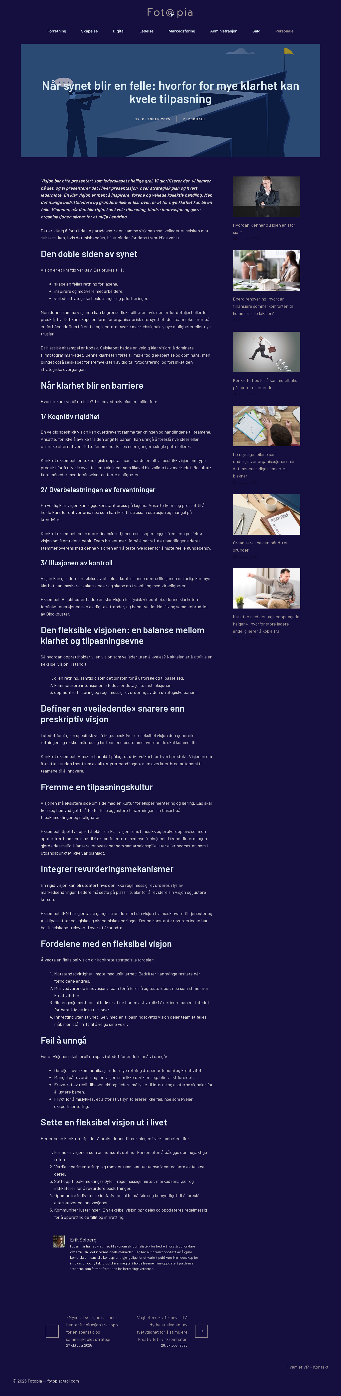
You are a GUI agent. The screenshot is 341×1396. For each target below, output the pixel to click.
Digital (119, 31)
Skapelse (89, 31)
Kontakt (321, 1367)
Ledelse (147, 31)
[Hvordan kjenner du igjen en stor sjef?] (266, 213)
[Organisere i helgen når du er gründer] (266, 531)
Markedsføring (182, 31)
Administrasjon (223, 31)
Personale (284, 31)
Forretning (56, 31)
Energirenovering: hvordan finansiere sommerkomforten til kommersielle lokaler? (263, 306)
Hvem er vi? (298, 1367)
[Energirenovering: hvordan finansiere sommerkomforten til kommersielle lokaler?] (266, 287)
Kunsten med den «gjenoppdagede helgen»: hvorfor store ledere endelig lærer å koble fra (266, 624)
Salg (256, 31)
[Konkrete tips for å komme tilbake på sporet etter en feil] (266, 368)
